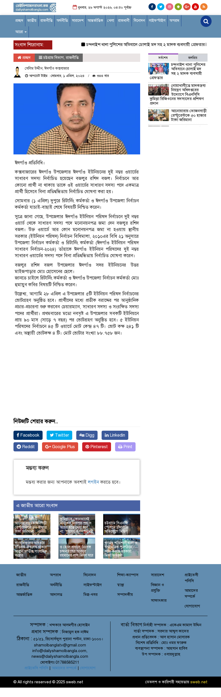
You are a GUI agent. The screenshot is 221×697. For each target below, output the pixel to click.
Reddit (28, 447)
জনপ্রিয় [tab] (192, 58)
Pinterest (98, 447)
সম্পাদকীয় (125, 594)
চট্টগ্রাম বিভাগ (53, 57)
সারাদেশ (78, 20)
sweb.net (199, 682)
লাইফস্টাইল (157, 20)
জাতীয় (31, 20)
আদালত (56, 594)
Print (127, 447)
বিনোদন (139, 20)
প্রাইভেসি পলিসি (36, 668)
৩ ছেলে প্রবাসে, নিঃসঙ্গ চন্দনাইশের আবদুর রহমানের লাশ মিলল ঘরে (76, 551)
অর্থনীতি (62, 20)
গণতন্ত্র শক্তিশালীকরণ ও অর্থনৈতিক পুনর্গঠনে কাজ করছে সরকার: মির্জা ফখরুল (121, 549)
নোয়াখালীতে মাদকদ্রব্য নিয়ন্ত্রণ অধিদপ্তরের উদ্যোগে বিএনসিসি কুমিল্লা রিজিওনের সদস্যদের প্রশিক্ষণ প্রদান (178, 94)
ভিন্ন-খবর (91, 594)
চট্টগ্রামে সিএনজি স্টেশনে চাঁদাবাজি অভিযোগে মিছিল (117, 527)
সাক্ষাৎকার (159, 600)
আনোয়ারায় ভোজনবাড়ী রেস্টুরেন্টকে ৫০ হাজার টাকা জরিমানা (31, 527)
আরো (19, 32)
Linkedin (117, 435)
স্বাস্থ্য (120, 584)
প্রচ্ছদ (19, 20)
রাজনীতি (46, 20)
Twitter (61, 435)
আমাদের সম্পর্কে (64, 668)
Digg (89, 435)
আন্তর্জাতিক (95, 20)
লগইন (93, 482)
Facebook (29, 435)
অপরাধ (174, 20)
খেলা (110, 20)
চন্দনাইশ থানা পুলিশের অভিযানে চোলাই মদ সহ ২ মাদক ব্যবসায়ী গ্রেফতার (140, 44)
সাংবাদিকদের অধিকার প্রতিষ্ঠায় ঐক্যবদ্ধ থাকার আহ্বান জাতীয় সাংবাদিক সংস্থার (31, 549)
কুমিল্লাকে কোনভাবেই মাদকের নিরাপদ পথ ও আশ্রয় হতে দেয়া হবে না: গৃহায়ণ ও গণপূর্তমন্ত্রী (77, 525)
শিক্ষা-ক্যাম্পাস (127, 574)
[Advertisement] (76, 383)
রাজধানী (124, 20)
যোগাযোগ (192, 606)
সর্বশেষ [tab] (163, 58)
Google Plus (63, 447)
